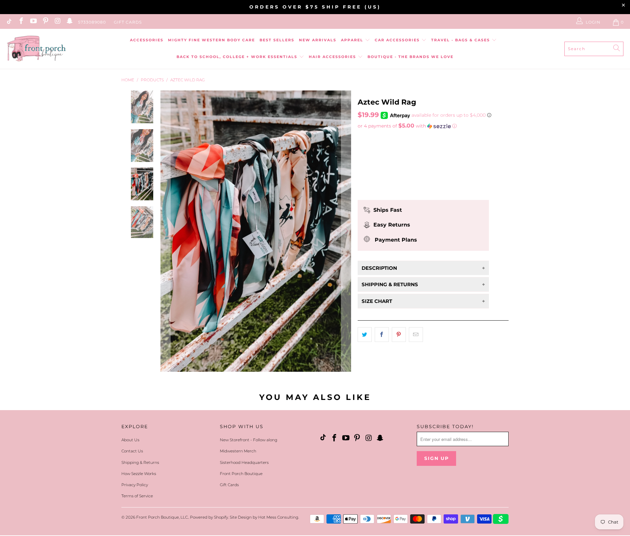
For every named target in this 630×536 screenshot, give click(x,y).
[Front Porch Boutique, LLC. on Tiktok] (8, 22)
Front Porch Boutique (241, 473)
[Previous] (165, 231)
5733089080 (92, 22)
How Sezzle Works (138, 473)
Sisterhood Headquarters (244, 462)
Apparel (353, 40)
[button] (433, 126)
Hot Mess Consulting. (278, 517)
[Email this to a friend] (416, 334)
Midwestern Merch (238, 450)
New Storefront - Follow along (248, 439)
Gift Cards (128, 22)
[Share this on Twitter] (365, 334)
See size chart (377, 138)
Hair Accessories (333, 56)
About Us (130, 439)
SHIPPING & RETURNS (390, 284)
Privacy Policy (134, 484)
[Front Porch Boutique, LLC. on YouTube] (33, 22)
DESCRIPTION (379, 268)
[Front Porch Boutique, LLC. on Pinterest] (45, 22)
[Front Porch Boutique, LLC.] (36, 49)
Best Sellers (277, 40)
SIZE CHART (377, 301)
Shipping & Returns (140, 462)
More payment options (423, 189)
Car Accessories (398, 40)
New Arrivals (317, 40)
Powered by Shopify (209, 517)
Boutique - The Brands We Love (410, 56)
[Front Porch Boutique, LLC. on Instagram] (57, 22)
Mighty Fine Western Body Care (211, 40)
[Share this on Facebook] (382, 334)
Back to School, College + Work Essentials (238, 56)
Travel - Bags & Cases (461, 40)
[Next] (346, 231)
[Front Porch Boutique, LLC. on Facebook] (21, 22)
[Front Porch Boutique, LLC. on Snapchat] (69, 22)
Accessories (146, 40)
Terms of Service (137, 495)
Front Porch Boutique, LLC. (162, 517)
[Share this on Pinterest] (399, 334)
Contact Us (132, 450)
